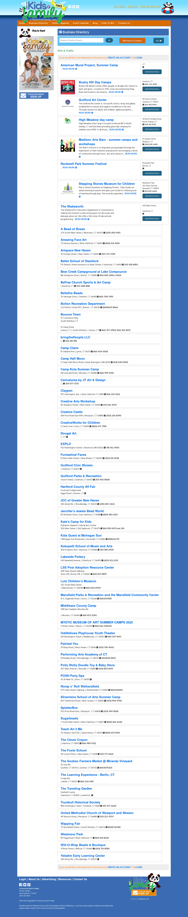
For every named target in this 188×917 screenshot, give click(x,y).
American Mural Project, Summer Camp (89, 65)
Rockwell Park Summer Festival (84, 163)
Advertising (49, 879)
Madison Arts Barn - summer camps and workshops (108, 141)
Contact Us (124, 23)
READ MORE (69, 69)
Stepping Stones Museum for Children (107, 183)
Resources (64, 879)
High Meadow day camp (96, 119)
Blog (95, 23)
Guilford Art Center (93, 100)
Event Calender (81, 23)
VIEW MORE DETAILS (152, 72)
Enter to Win (108, 23)
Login (22, 879)
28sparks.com (144, 899)
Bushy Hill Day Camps (95, 82)
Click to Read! (38, 31)
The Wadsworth (72, 206)
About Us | (35, 879)
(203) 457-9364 (24, 896)
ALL (158, 40)
